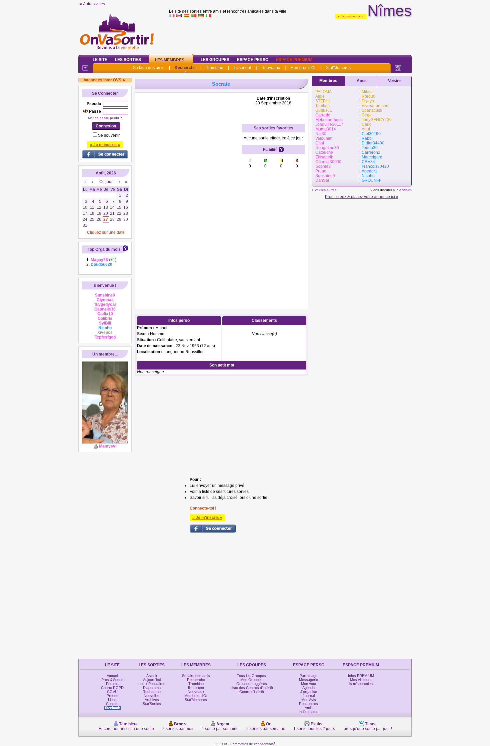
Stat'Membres (338, 67)
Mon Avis (308, 700)
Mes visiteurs (361, 680)
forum (407, 190)
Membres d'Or (303, 67)
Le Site (100, 59)
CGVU (112, 692)
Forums (112, 684)
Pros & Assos (112, 680)
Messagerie (308, 680)
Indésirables (308, 712)
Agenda (308, 688)
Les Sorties (128, 59)
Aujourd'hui (152, 680)
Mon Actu (308, 684)
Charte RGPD (112, 688)
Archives (152, 700)
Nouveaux (270, 67)
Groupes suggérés (251, 684)
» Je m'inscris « (351, 16)
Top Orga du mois (104, 249)
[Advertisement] (290, 35)
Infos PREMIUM (361, 676)
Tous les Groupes (251, 676)
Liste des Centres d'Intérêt (251, 688)
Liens (112, 700)
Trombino (214, 67)
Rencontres (308, 704)
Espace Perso (252, 59)
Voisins (395, 80)
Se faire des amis (148, 67)
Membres (328, 80)
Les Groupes (215, 59)
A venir (151, 676)
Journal (309, 696)
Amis (362, 80)
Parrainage (308, 676)
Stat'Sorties (152, 704)
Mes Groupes (251, 680)
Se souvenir (109, 135)
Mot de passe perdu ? (105, 118)
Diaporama (152, 688)
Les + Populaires (151, 684)
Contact (112, 704)
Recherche (185, 67)
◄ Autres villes (91, 4)
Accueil (112, 676)
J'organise (308, 692)
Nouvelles (152, 696)
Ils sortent (242, 67)
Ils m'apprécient (361, 684)
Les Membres (169, 60)
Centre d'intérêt (251, 692)
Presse (112, 696)
